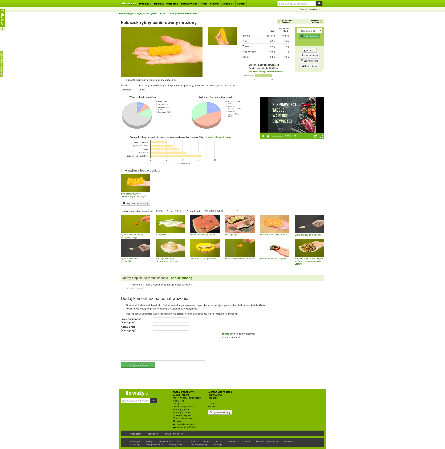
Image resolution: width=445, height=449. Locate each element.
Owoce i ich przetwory (183, 406)
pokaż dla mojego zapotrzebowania (266, 71)
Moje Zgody (135, 433)
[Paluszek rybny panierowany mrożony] (222, 36)
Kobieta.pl (135, 444)
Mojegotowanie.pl (154, 444)
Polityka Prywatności (173, 433)
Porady (203, 3)
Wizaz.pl (181, 441)
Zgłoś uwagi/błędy (221, 412)
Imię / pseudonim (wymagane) (131, 320)
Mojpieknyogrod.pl (199, 444)
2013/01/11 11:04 (134, 288)
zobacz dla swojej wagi (218, 137)
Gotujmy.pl (135, 441)
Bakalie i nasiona (181, 394)
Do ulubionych (311, 55)
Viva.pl (219, 441)
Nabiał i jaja (178, 400)
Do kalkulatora (311, 36)
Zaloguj (303, 9)
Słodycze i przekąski (182, 418)
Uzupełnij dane (310, 60)
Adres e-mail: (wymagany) (128, 328)
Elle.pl (247, 441)
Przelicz (311, 50)
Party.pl (194, 441)
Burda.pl (218, 444)
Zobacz (225, 333)
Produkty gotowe (181, 409)
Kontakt (241, 3)
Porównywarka (189, 3)
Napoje (176, 403)
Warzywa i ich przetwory (184, 424)
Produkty (144, 3)
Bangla (206, 441)
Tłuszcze (177, 421)
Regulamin (152, 433)
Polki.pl (149, 441)
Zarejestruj (314, 9)
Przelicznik (172, 3)
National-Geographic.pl (267, 441)
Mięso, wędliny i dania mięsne (187, 397)
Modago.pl (233, 441)
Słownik (214, 3)
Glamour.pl (289, 441)
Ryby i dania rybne (182, 415)
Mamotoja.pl (165, 441)
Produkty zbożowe (181, 412)
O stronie (227, 3)
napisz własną (181, 278)
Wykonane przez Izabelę (184, 427)
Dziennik (159, 3)
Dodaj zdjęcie (310, 65)
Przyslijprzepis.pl (177, 444)
